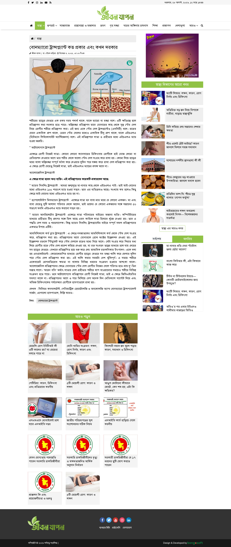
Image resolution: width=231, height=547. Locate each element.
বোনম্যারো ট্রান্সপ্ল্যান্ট (48, 300)
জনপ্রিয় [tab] (188, 239)
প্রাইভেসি (116, 527)
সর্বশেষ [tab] (157, 239)
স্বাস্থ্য (39, 38)
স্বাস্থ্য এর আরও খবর (172, 228)
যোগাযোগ (127, 527)
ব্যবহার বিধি (104, 527)
